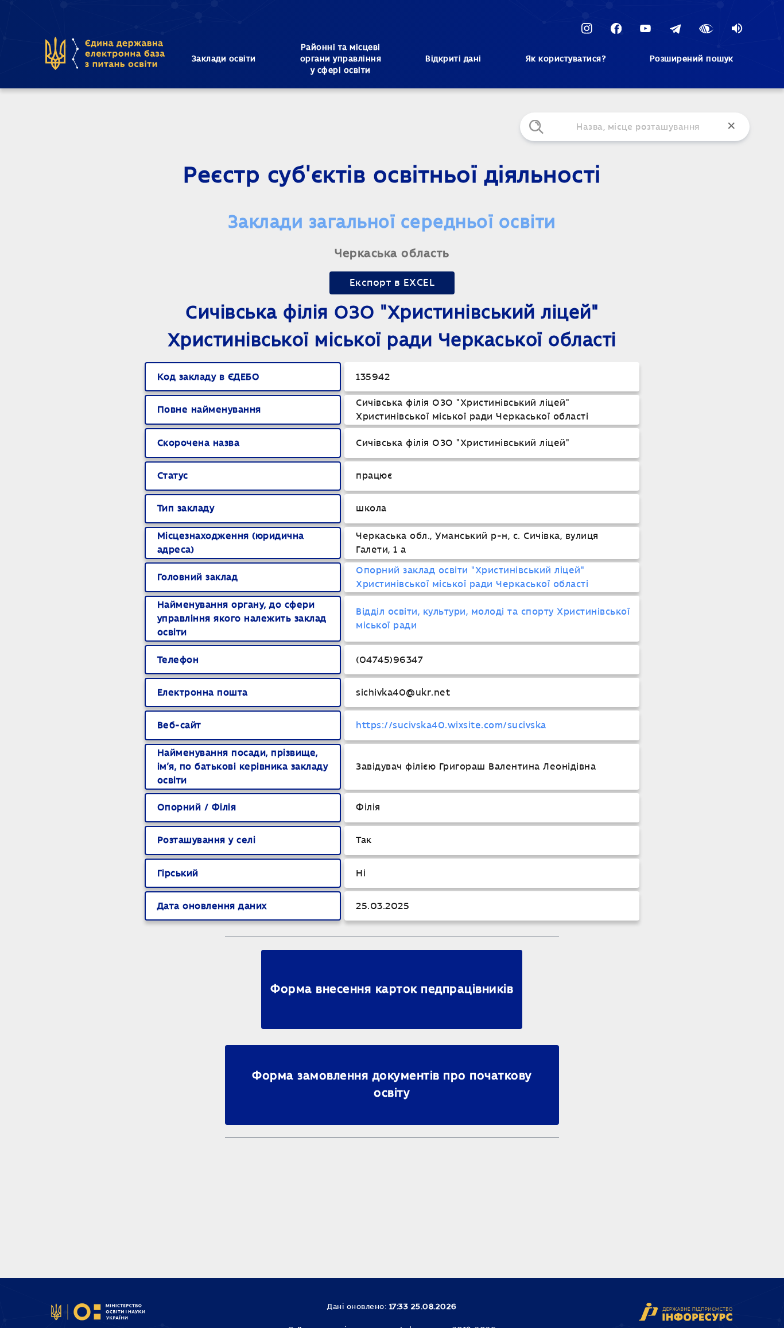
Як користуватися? (566, 59)
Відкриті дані (453, 59)
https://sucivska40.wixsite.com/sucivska (451, 725)
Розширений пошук (691, 59)
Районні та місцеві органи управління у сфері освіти (341, 59)
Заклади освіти (224, 59)
